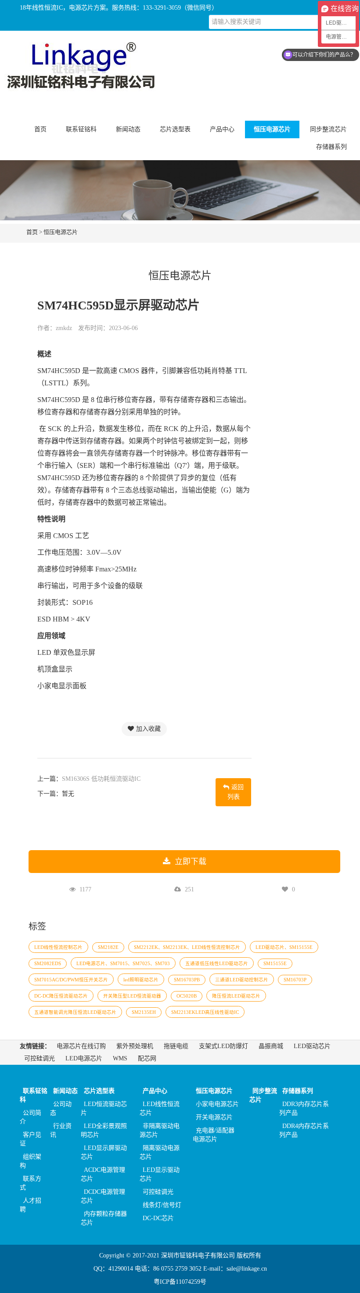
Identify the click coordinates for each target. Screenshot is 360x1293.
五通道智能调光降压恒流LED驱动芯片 (75, 1012)
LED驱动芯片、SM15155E (284, 947)
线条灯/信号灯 (162, 1205)
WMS (120, 1058)
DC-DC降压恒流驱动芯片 (61, 996)
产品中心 (155, 1091)
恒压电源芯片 (60, 232)
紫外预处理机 (134, 1046)
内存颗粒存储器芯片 (104, 1218)
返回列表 (235, 792)
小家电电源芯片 (217, 1104)
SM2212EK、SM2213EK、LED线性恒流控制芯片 (187, 947)
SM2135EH (144, 1012)
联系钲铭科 (33, 1095)
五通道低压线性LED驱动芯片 (216, 963)
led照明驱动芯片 (140, 979)
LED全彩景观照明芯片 (104, 1130)
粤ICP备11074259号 (180, 1282)
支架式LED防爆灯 (223, 1046)
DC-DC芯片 (158, 1218)
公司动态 (61, 1108)
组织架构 (30, 1161)
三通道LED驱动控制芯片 (241, 979)
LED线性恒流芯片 (160, 1108)
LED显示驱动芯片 (160, 1174)
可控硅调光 (39, 1058)
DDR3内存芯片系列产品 (304, 1108)
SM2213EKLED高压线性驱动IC (205, 1012)
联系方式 (30, 1183)
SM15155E (275, 963)
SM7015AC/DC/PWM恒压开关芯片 (71, 979)
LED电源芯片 (83, 1058)
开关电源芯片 (214, 1117)
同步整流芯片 (328, 129)
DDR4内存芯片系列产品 (304, 1130)
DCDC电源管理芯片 (103, 1196)
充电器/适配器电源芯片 (213, 1134)
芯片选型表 (99, 1091)
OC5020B (186, 996)
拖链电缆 (176, 1046)
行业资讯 (61, 1130)
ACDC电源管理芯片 (103, 1174)
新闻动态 (65, 1091)
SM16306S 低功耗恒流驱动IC (101, 779)
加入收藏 (148, 729)
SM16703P (295, 979)
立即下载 (190, 862)
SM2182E (108, 947)
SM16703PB (187, 979)
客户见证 (30, 1139)
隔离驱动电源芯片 (160, 1152)
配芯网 (147, 1058)
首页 (40, 129)
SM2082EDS (47, 963)
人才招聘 (30, 1205)
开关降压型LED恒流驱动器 (132, 996)
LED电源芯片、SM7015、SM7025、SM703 (123, 963)
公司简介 (30, 1117)
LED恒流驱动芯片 (104, 1108)
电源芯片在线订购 (81, 1046)
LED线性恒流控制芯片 (58, 947)
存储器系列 (297, 1091)
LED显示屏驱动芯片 (104, 1152)
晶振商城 (271, 1046)
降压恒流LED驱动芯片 (236, 996)
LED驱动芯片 (312, 1046)
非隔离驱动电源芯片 (160, 1130)
